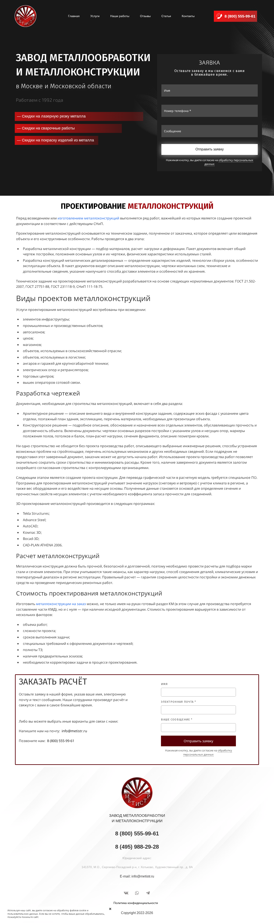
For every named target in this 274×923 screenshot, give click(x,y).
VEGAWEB (156, 884)
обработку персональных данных (228, 162)
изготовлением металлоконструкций (88, 218)
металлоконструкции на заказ (61, 603)
